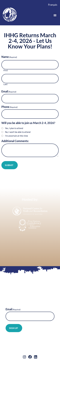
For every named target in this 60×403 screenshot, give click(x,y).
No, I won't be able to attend (17, 132)
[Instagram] (24, 357)
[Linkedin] (35, 357)
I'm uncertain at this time (16, 136)
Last (5, 84)
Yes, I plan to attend (14, 128)
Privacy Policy (41, 372)
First (5, 70)
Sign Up (13, 328)
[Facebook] (30, 357)
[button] (55, 15)
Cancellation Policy (21, 372)
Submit (9, 165)
